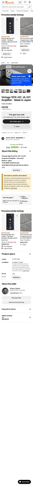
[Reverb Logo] (9, 2)
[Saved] (25, 2)
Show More (16, 170)
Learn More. (13, 188)
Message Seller (16, 298)
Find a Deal (5, 11)
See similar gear (18, 67)
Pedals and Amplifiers (23, 11)
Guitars (13, 11)
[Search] (29, 7)
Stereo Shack (10, 138)
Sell (20, 2)
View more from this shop (16, 302)
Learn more (25, 270)
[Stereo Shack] (5, 291)
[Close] (29, 76)
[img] (19, 137)
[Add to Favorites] (16, 19)
